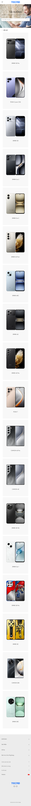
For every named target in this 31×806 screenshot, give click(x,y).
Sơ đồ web (4, 770)
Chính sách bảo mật (6, 762)
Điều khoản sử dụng (6, 766)
